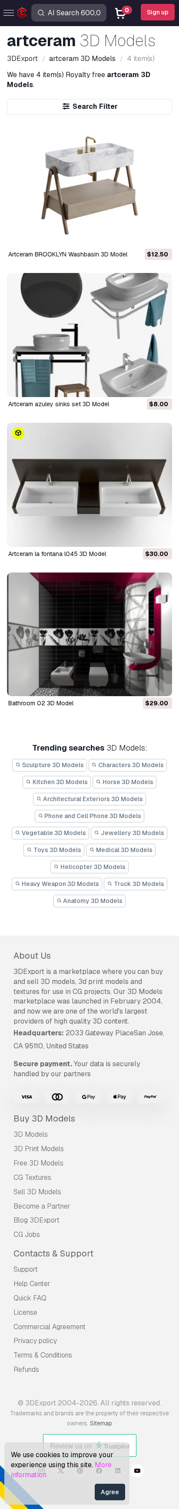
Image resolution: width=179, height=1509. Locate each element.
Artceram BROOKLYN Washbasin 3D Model (67, 254)
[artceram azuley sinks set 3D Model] (89, 335)
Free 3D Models (38, 1163)
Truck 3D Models (138, 884)
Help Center (31, 1283)
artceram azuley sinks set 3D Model (58, 404)
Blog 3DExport (36, 1220)
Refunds (26, 1369)
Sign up (158, 12)
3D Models (30, 1134)
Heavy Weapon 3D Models (59, 884)
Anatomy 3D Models (92, 901)
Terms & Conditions (42, 1355)
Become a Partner (41, 1206)
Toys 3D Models (56, 850)
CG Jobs (26, 1234)
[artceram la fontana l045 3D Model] (89, 485)
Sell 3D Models (37, 1191)
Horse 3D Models (127, 782)
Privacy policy (35, 1340)
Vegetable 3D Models (53, 833)
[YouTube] (137, 1472)
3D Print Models (38, 1148)
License (25, 1312)
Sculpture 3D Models (52, 765)
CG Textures (32, 1177)
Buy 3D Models (44, 1118)
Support (25, 1269)
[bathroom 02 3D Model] (89, 635)
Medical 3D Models (123, 850)
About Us (32, 955)
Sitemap (101, 1423)
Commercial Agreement (49, 1326)
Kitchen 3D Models (59, 782)
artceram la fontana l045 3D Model (57, 554)
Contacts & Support (53, 1253)
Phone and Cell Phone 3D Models (92, 816)
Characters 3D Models (130, 765)
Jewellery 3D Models (131, 833)
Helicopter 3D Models (92, 867)
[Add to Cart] (141, 235)
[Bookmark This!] (159, 235)
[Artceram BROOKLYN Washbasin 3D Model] (89, 186)
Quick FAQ (29, 1298)
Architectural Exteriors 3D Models (92, 799)
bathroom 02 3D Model (40, 703)
